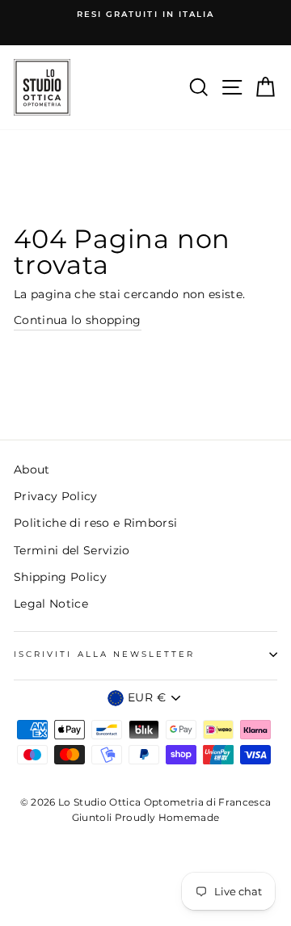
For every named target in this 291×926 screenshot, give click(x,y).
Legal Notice (51, 603)
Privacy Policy (56, 496)
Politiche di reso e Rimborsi (96, 522)
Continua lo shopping (77, 320)
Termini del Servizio (72, 550)
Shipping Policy (60, 576)
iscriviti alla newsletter (105, 654)
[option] (145, 14)
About (32, 469)
